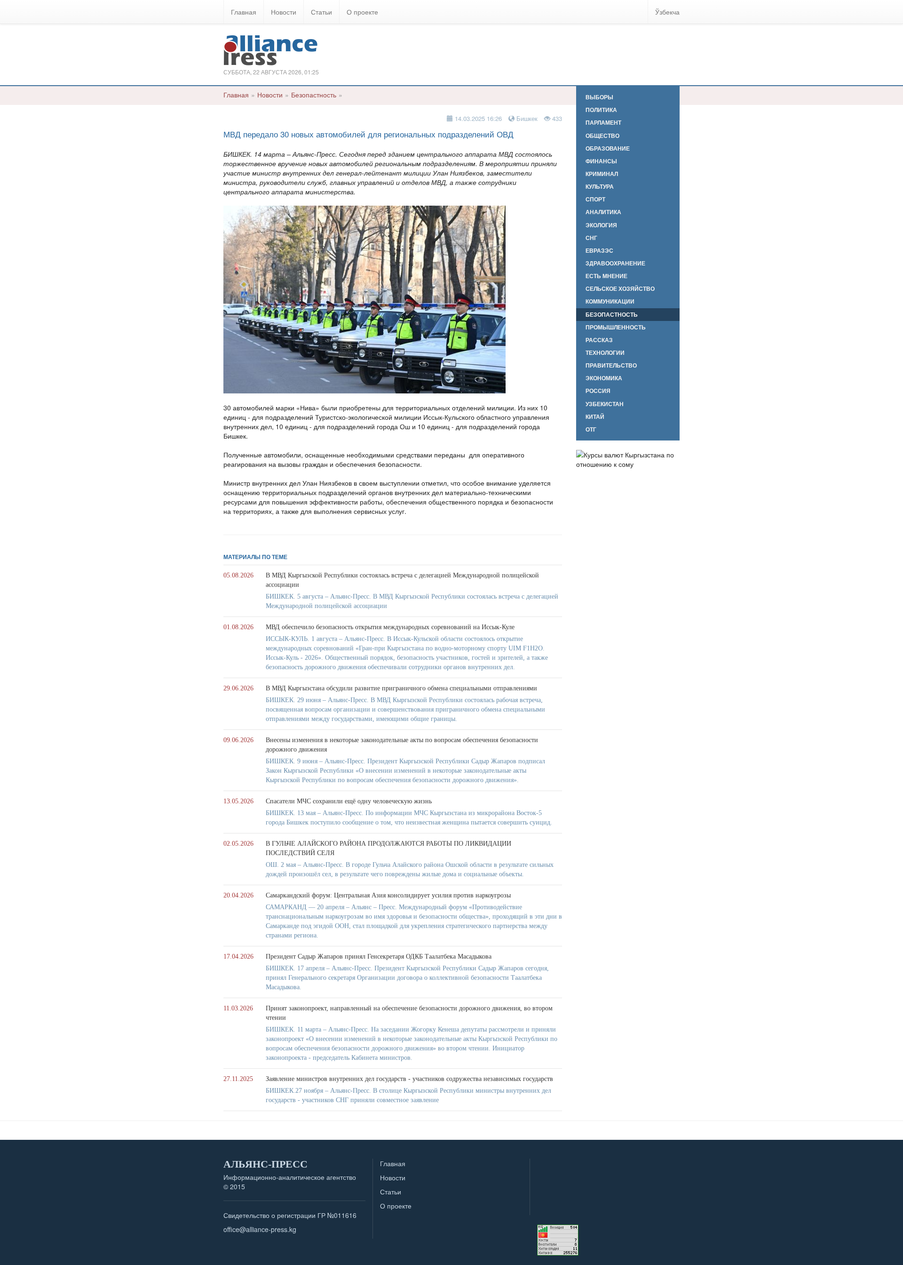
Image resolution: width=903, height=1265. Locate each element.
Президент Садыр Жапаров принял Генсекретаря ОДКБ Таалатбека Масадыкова (378, 956)
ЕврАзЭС (599, 251)
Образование (608, 148)
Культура (600, 187)
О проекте (362, 11)
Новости (283, 11)
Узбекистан (605, 404)
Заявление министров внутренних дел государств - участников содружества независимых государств (409, 1078)
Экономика (604, 378)
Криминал (602, 174)
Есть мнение (606, 276)
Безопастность (313, 94)
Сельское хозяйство (620, 289)
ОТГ (591, 429)
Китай (595, 417)
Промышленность (616, 327)
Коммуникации (610, 301)
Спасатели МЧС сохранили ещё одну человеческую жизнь (349, 801)
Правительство (611, 365)
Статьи (321, 11)
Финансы (601, 161)
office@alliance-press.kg (259, 1229)
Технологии (605, 353)
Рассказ (599, 340)
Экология (601, 225)
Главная (243, 11)
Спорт (595, 199)
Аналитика (603, 212)
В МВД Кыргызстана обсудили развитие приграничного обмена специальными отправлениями (401, 688)
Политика (601, 110)
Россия (598, 391)
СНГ (591, 238)
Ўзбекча (667, 11)
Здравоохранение (615, 263)
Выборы (599, 97)
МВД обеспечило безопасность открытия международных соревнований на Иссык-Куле (390, 627)
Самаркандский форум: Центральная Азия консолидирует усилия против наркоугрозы (388, 895)
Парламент (603, 123)
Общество (602, 136)
